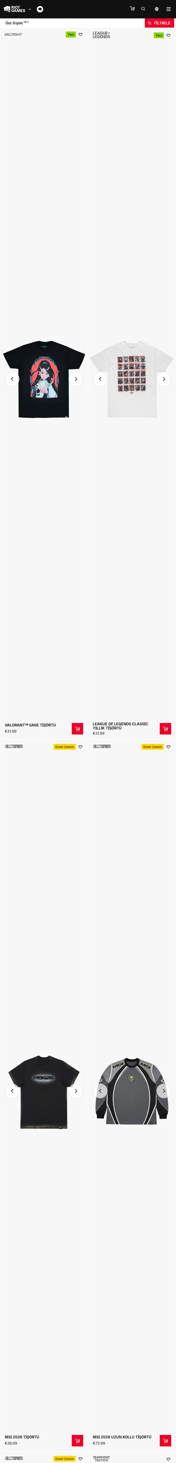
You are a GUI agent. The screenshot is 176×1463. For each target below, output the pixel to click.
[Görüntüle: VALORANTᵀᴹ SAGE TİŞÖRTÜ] (44, 383)
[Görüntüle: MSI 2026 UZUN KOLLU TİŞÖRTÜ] (132, 1095)
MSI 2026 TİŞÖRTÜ (22, 1437)
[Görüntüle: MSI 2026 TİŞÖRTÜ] (44, 1095)
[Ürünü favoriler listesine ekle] (80, 34)
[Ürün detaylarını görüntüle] (77, 728)
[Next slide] (76, 379)
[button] (134, 9)
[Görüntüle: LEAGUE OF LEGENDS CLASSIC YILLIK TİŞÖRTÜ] (132, 383)
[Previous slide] (12, 379)
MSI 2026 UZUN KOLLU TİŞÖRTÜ (122, 1437)
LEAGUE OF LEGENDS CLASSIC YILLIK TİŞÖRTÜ (120, 726)
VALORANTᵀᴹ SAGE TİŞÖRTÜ (30, 725)
